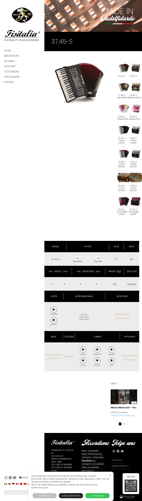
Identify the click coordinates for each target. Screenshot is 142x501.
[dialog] (71, 486)
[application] (54, 309)
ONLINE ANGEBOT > (120, 466)
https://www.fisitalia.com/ (124, 417)
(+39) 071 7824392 (63, 467)
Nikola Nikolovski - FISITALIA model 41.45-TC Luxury (124, 407)
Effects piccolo (122, 318)
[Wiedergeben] (54, 310)
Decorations (129, 359)
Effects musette (122, 314)
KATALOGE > (117, 460)
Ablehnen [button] (45, 495)
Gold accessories (129, 355)
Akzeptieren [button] (98, 495)
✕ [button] (110, 475)
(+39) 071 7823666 (63, 464)
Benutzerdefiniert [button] (72, 495)
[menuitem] (6, 484)
